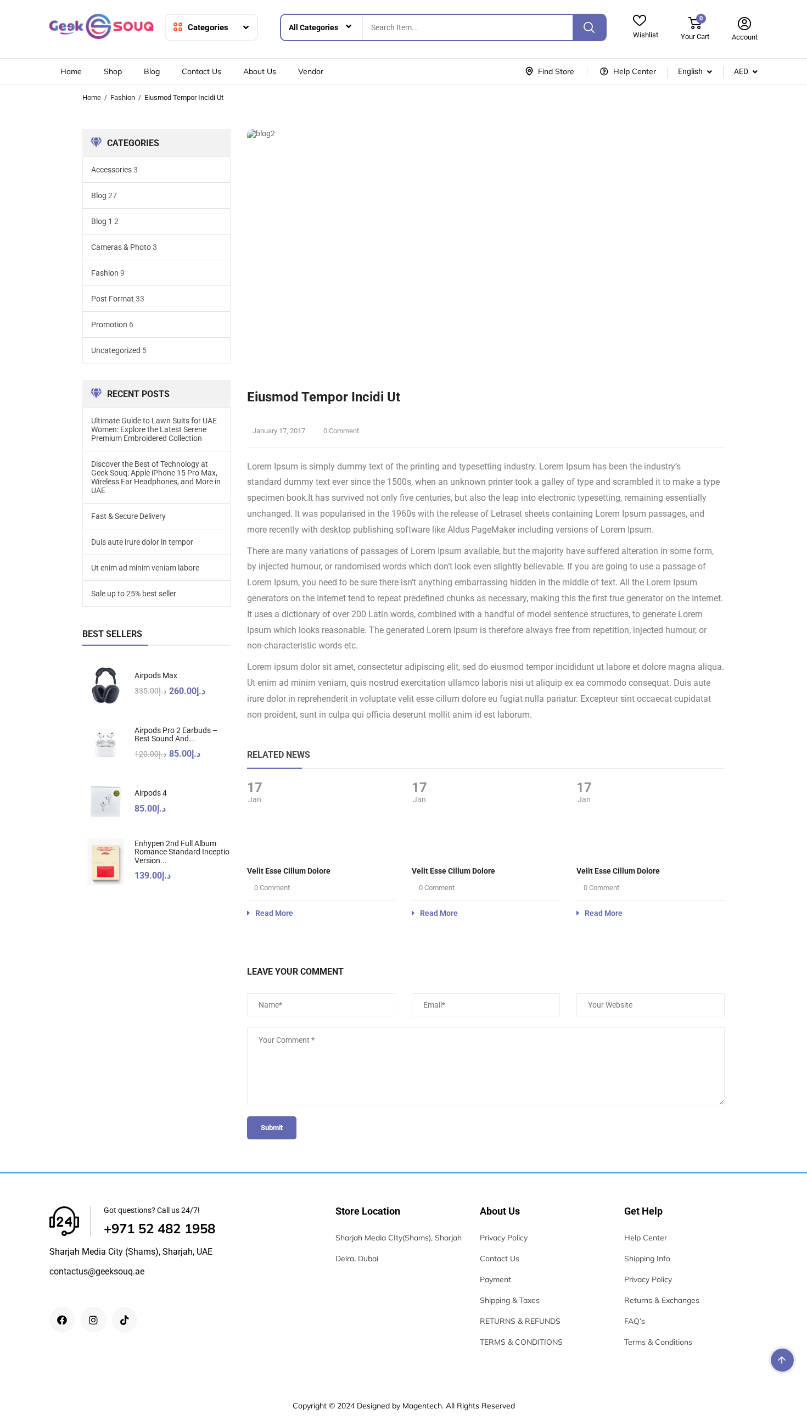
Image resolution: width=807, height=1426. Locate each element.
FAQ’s (634, 1321)
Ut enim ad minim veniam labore (145, 567)
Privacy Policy (504, 1238)
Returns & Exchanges (661, 1300)
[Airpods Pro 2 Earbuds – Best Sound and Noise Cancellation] (105, 744)
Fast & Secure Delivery (128, 516)
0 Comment (340, 431)
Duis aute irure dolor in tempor (142, 542)
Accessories (111, 169)
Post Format (112, 298)
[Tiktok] (125, 1320)
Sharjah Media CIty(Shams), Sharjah (398, 1238)
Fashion (122, 97)
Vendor (310, 71)
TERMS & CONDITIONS (521, 1342)
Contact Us (201, 71)
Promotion (109, 324)
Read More (274, 913)
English (690, 71)
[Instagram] (94, 1320)
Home (71, 71)
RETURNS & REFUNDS (520, 1321)
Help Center (645, 1238)
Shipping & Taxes (510, 1300)
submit (272, 1127)
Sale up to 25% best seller (133, 593)
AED (741, 71)
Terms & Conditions (658, 1342)
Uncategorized (116, 350)
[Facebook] (62, 1320)
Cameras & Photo (121, 247)
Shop (113, 71)
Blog (152, 71)
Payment (495, 1279)
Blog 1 (102, 221)
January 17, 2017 (279, 431)
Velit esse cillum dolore (288, 870)
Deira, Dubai (356, 1258)
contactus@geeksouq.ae (96, 1271)
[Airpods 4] (105, 803)
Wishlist (645, 35)
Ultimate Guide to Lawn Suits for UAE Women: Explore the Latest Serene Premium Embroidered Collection (154, 429)
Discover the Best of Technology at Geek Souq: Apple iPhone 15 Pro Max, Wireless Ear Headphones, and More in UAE (156, 477)
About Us (259, 71)
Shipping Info (647, 1258)
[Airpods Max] (105, 685)
